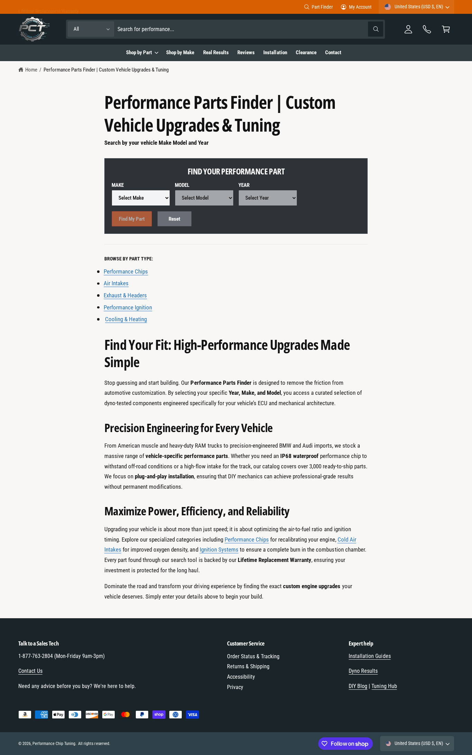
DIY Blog (358, 686)
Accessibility (241, 676)
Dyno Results (363, 671)
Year (243, 185)
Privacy (235, 687)
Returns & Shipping (248, 666)
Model (182, 185)
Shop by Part (139, 52)
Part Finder (322, 7)
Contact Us (30, 671)
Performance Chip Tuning (53, 743)
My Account (360, 7)
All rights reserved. (94, 743)
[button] (445, 29)
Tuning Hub (384, 686)
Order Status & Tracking (253, 656)
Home (31, 70)
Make (118, 185)
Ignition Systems (219, 549)
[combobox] (250, 29)
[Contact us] (427, 29)
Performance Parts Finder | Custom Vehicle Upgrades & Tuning (106, 70)
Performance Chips (247, 539)
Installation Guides (369, 656)
